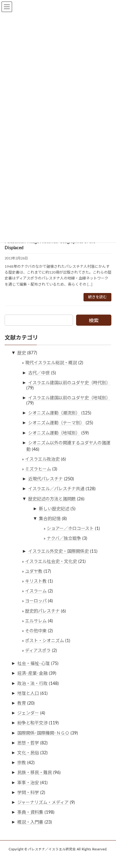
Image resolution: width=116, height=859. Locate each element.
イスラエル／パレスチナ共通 (56, 489)
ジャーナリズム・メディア (43, 802)
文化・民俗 (28, 753)
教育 (21, 703)
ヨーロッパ (36, 601)
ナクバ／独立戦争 (64, 538)
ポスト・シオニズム (44, 641)
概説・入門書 (30, 822)
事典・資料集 (30, 812)
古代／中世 (39, 373)
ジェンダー (28, 713)
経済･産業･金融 (32, 673)
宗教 (21, 763)
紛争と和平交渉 (32, 723)
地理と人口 (28, 693)
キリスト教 (36, 581)
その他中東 (36, 631)
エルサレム (36, 621)
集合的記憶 (50, 519)
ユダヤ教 (33, 571)
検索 (94, 320)
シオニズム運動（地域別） (54, 433)
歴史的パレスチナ (42, 611)
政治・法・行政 (32, 683)
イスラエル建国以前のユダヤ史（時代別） (69, 383)
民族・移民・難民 (34, 773)
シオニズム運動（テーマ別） (56, 423)
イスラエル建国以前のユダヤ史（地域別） (69, 398)
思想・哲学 (28, 743)
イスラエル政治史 (42, 459)
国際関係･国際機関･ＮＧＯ (43, 733)
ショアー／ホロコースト (70, 529)
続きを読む (97, 297)
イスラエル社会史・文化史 (51, 561)
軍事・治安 (28, 782)
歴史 (21, 353)
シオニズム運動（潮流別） (54, 413)
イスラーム (36, 591)
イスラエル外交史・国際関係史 (58, 551)
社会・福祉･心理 (33, 664)
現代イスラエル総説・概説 (51, 363)
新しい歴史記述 (54, 509)
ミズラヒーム (38, 469)
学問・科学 (28, 792)
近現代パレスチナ (45, 479)
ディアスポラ (38, 651)
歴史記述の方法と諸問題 (52, 499)
